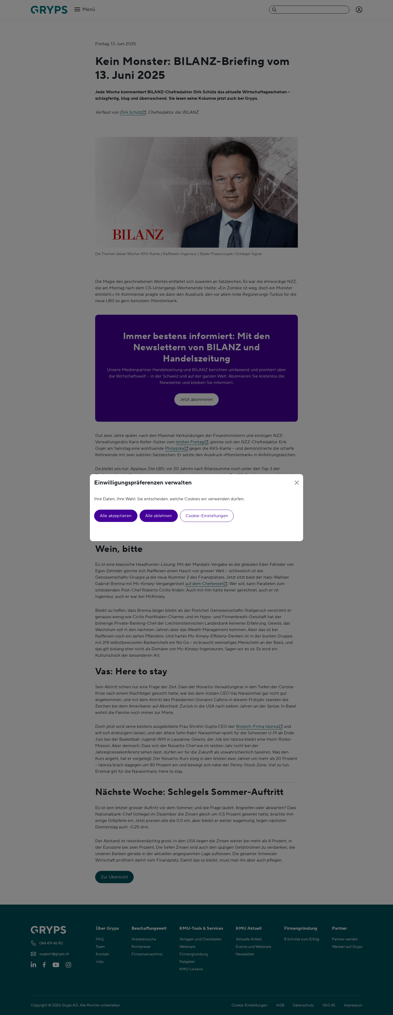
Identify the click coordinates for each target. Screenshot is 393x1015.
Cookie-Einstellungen (207, 515)
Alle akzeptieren (116, 515)
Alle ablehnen (158, 515)
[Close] (296, 482)
